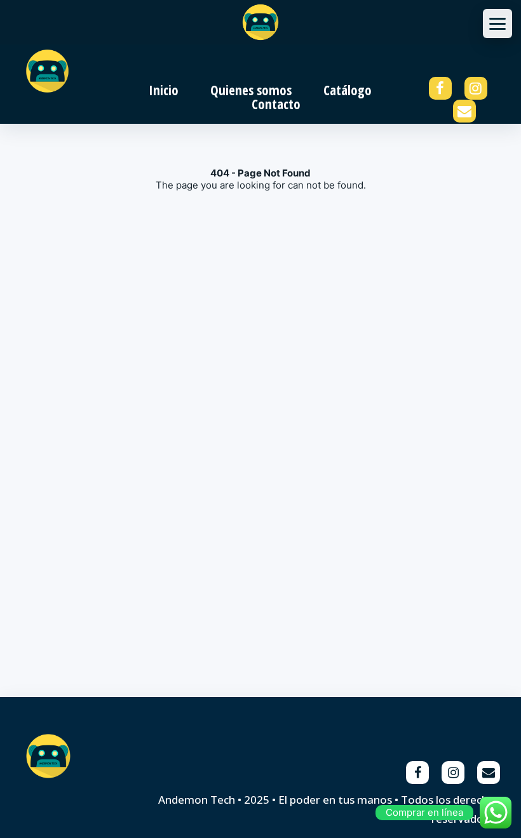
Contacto (276, 104)
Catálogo (347, 90)
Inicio (164, 90)
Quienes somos (251, 90)
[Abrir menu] (497, 23)
